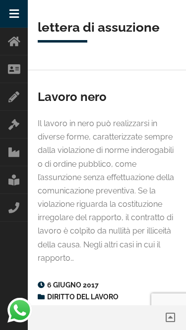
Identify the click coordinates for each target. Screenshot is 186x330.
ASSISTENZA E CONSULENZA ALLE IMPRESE (14, 152)
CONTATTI (14, 208)
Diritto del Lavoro (83, 297)
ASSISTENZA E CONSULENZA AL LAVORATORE (14, 125)
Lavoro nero (72, 97)
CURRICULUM (14, 97)
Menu (14, 14)
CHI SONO (14, 69)
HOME (14, 41)
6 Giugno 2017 (73, 285)
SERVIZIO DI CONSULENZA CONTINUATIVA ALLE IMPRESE (14, 180)
